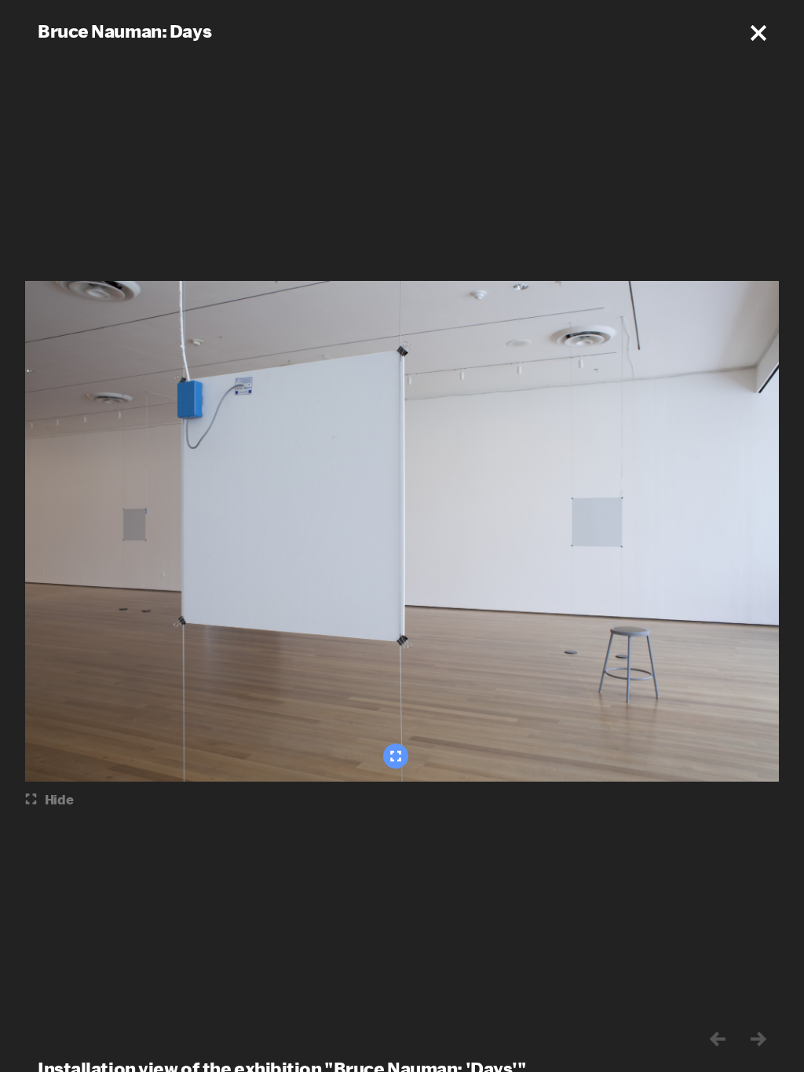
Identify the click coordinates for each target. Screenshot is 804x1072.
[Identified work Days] (396, 756)
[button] (758, 33)
